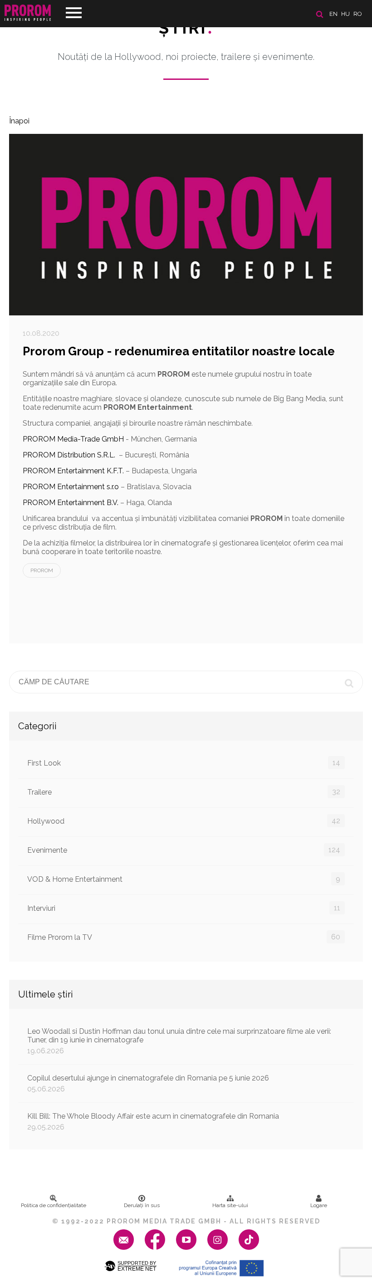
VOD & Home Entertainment (183, 879)
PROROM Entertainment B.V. (70, 502)
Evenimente (183, 850)
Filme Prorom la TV (183, 937)
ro (357, 13)
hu (345, 13)
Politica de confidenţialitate (53, 1205)
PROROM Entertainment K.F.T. (73, 471)
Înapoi (19, 121)
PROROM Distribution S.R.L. (69, 455)
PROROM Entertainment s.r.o (71, 486)
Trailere (183, 791)
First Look (183, 762)
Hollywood (183, 820)
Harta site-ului (230, 1205)
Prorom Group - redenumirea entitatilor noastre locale (179, 351)
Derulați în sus (142, 1205)
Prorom (41, 570)
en (333, 13)
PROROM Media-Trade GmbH (73, 439)
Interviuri (183, 908)
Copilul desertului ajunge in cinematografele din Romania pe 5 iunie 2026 (148, 1083)
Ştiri (186, 27)
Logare (318, 1205)
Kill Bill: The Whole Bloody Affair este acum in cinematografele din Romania (153, 1121)
